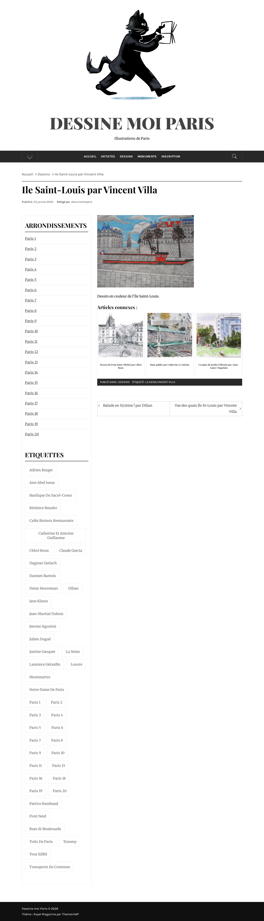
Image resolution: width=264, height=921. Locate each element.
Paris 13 (31, 362)
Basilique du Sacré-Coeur (50, 495)
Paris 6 (31, 290)
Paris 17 (31, 403)
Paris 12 (31, 352)
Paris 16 (31, 393)
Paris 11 (31, 341)
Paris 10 (31, 331)
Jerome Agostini (42, 626)
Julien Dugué (40, 639)
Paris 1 (30, 238)
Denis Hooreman (43, 588)
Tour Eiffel (38, 854)
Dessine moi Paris (132, 123)
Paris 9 (31, 321)
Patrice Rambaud (43, 803)
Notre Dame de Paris (46, 689)
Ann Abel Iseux (42, 482)
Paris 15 (31, 382)
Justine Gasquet (42, 651)
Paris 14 (31, 372)
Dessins (126, 156)
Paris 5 (31, 279)
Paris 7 (30, 300)
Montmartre (39, 677)
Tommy (70, 841)
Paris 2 (31, 249)
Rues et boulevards (45, 829)
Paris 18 (31, 413)
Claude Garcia (70, 550)
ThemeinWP (70, 914)
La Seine (151, 382)
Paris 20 (32, 434)
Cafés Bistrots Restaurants (51, 520)
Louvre (76, 664)
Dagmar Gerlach (43, 563)
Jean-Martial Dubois (46, 614)
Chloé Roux (39, 550)
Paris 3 (30, 259)
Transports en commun (49, 867)
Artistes (108, 156)
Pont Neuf (37, 816)
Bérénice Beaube (43, 508)
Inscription (170, 156)
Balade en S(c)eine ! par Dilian (127, 405)
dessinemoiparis (81, 202)
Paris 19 (31, 424)
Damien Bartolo (42, 576)
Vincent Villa (166, 382)
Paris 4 (31, 269)
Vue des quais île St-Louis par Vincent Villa (206, 408)
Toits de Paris (41, 841)
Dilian (73, 588)
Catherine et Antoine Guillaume (55, 535)
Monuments (147, 156)
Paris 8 (31, 310)
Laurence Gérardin (44, 664)
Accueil (90, 156)
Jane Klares (38, 601)
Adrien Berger (41, 470)
